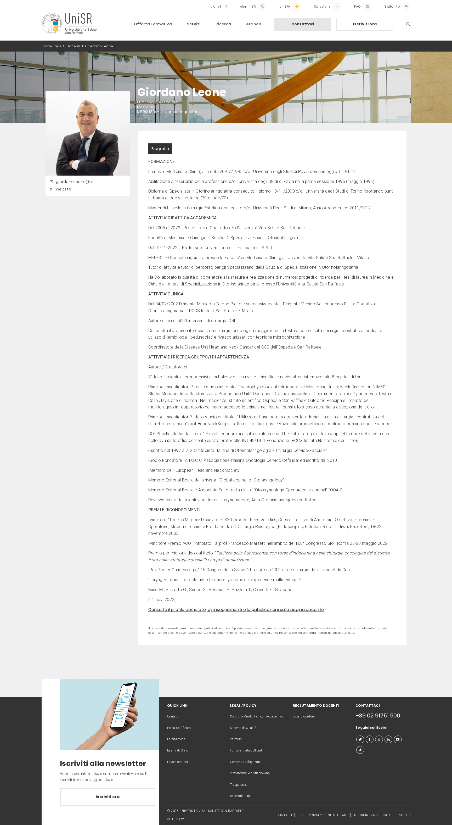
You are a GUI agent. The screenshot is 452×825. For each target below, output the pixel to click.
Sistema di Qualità (243, 728)
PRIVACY (315, 815)
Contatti (173, 716)
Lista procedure (304, 716)
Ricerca (223, 24)
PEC (300, 815)
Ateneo (254, 24)
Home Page (52, 46)
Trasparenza (238, 785)
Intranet (214, 6)
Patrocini (236, 739)
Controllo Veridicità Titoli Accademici (256, 716)
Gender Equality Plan (245, 762)
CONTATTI (284, 815)
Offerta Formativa (153, 24)
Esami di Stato (177, 750)
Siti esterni (322, 6)
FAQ (357, 6)
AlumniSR (248, 6)
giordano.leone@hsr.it (77, 181)
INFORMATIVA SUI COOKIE (373, 815)
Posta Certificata (179, 728)
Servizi (194, 24)
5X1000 (404, 815)
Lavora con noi (177, 762)
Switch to (392, 6)
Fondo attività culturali (246, 750)
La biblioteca (176, 739)
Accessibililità (240, 796)
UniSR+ (285, 6)
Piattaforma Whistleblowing (250, 773)
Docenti (73, 46)
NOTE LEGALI (337, 815)
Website (63, 189)
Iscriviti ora (365, 24)
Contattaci (302, 24)
